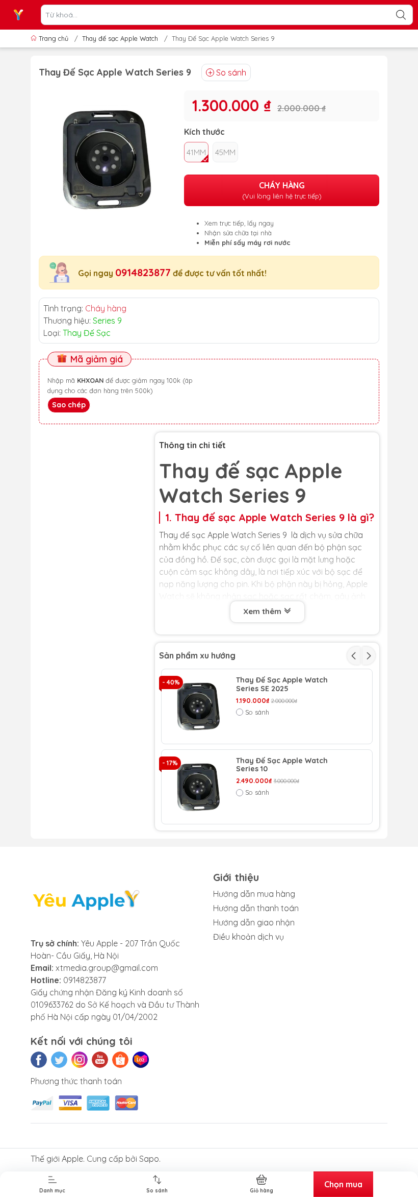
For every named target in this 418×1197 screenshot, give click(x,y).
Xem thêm (263, 611)
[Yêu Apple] (18, 15)
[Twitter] (59, 1060)
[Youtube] (100, 1060)
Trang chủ (53, 38)
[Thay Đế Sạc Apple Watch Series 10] (199, 787)
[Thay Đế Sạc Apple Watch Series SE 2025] (199, 706)
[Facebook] (39, 1060)
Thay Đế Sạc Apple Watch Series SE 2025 (282, 684)
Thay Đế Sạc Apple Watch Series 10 (282, 765)
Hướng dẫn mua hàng (254, 894)
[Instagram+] (79, 1060)
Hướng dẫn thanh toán (256, 908)
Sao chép (69, 404)
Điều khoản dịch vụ (248, 937)
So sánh (231, 72)
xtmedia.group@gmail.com (107, 968)
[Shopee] (120, 1060)
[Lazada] (141, 1060)
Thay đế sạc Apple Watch (120, 38)
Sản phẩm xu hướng (197, 655)
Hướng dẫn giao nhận (254, 922)
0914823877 (143, 272)
